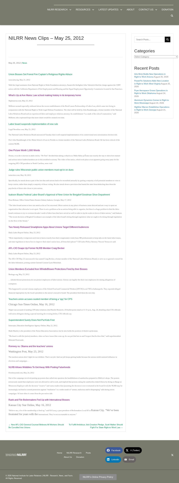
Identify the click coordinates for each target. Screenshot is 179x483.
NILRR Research (74, 453)
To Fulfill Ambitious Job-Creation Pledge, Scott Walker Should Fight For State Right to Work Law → (96, 426)
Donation (80, 457)
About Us (68, 457)
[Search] (167, 39)
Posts (88, 453)
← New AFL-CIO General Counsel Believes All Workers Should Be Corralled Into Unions (36, 426)
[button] (70, 10)
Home (59, 453)
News (24, 63)
